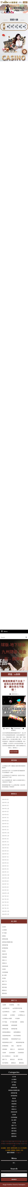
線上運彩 (4, 975)
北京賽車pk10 (21, 1015)
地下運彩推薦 (13, 1022)
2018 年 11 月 (5, 893)
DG (22, 1141)
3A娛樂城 (11, 1004)
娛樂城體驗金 (17, 1032)
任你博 (4, 927)
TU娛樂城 (21, 1011)
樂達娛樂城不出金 (16, 1039)
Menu (6, 631)
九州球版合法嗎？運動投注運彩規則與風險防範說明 (13, 766)
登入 (14, 1162)
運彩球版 (4, 987)
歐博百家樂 (17, 1141)
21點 (18, 1004)
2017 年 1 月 (5, 908)
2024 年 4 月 (5, 823)
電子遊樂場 (5, 1063)
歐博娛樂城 (5, 948)
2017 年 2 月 (5, 905)
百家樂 (4, 969)
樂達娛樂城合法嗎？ (7, 1042)
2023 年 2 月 (5, 838)
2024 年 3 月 (5, 826)
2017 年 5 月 (5, 896)
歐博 (11, 1141)
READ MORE (14, 752)
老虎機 (4, 978)
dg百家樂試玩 (5, 1011)
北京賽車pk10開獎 (7, 1018)
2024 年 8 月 (5, 814)
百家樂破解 (12, 1052)
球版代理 (4, 954)
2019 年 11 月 (5, 878)
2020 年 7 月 (5, 857)
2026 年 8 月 (5, 799)
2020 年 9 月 (5, 854)
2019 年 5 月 (5, 890)
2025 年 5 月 (5, 805)
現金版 (4, 951)
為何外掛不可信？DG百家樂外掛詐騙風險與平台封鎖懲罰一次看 (13, 771)
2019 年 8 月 (5, 881)
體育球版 (4, 993)
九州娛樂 (4, 1015)
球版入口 (4, 960)
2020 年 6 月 (5, 860)
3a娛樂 (4, 1004)
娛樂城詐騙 (5, 945)
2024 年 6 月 (5, 820)
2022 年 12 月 (5, 844)
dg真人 (14, 1011)
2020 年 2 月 (5, 869)
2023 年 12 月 (5, 832)
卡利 (2, 1141)
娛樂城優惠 (5, 1025)
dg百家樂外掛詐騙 (17, 1008)
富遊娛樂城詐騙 (6, 1035)
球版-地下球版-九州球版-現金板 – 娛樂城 (14, 652)
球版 (12, 1045)
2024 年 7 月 (5, 817)
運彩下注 (4, 981)
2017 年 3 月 (5, 902)
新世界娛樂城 (17, 1035)
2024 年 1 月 (5, 829)
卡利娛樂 (17, 1018)
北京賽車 (4, 930)
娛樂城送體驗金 (6, 1032)
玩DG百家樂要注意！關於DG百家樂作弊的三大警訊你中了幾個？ (14, 781)
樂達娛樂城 (5, 1039)
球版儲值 (4, 957)
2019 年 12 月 (5, 875)
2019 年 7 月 (5, 884)
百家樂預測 (21, 1052)
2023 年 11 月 (5, 835)
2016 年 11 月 (5, 914)
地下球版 (4, 1022)
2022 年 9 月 (5, 847)
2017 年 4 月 (5, 899)
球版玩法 (4, 963)
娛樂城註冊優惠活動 (7, 942)
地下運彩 (4, 933)
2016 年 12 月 (5, 911)
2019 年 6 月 (5, 887)
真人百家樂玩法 (6, 1056)
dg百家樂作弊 (5, 1008)
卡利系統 (6, 1141)
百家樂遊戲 (5, 972)
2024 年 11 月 (5, 808)
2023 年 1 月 (5, 841)
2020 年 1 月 (5, 872)
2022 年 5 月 (5, 851)
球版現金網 (5, 966)
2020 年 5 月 (5, 863)
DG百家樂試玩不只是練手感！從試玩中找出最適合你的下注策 (13, 776)
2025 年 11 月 (5, 802)
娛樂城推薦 (14, 1025)
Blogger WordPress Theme (9, 1184)
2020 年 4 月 (5, 866)
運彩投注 (4, 984)
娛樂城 (4, 936)
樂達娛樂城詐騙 (20, 1042)
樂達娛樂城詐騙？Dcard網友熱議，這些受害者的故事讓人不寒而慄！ (13, 785)
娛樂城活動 (5, 939)
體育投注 (4, 990)
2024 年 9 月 (5, 811)
